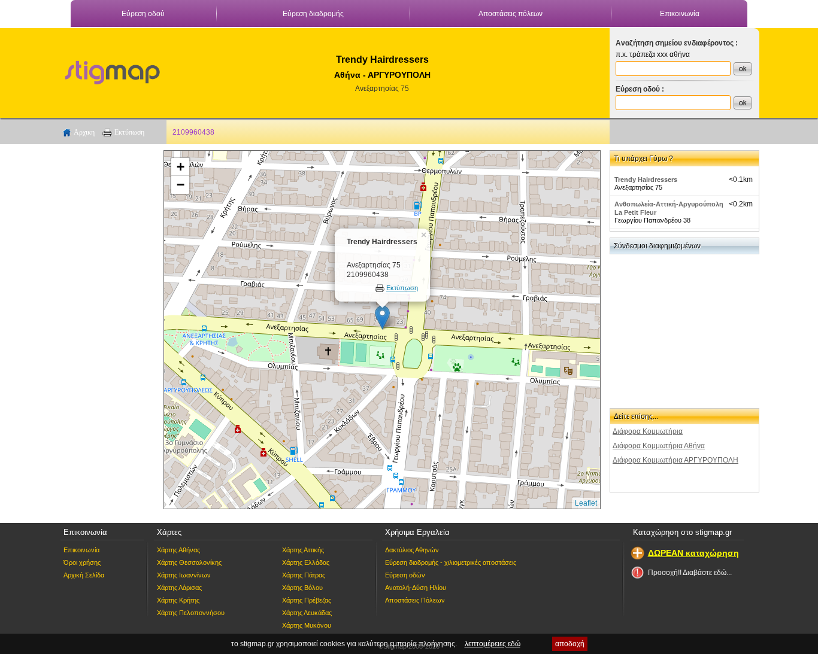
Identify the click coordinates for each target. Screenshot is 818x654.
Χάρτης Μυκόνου (306, 625)
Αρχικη (84, 132)
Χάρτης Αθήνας (178, 549)
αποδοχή (569, 644)
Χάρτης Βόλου (302, 587)
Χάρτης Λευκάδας (307, 612)
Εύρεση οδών (405, 575)
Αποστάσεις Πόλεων (415, 600)
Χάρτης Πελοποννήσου (191, 612)
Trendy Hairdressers (645, 179)
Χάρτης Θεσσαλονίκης (189, 562)
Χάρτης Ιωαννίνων (184, 575)
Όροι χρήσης (82, 562)
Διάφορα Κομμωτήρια (648, 431)
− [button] (180, 184)
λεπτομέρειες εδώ (492, 644)
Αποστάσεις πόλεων (510, 14)
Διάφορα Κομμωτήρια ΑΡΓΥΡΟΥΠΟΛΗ (675, 460)
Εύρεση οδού (143, 14)
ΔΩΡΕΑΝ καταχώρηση (693, 553)
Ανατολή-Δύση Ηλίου (415, 587)
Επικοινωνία (679, 14)
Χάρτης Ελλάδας (305, 562)
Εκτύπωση (129, 132)
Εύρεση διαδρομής (313, 14)
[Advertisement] (106, 329)
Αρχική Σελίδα (83, 575)
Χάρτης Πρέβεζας (306, 600)
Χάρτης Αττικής (303, 549)
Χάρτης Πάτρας (303, 575)
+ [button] (180, 166)
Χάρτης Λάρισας (179, 587)
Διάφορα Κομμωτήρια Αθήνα (659, 446)
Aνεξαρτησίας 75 (382, 88)
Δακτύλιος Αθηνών (412, 549)
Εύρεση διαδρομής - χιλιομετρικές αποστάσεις (450, 562)
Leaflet (586, 503)
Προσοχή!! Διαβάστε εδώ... (690, 572)
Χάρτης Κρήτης (178, 600)
